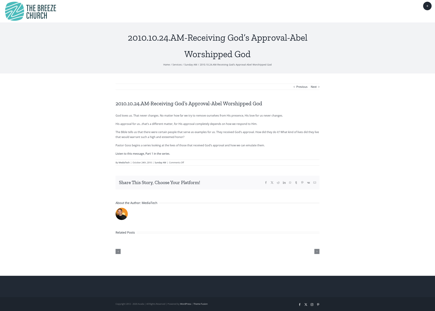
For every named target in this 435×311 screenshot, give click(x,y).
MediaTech (124, 162)
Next (314, 87)
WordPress (185, 303)
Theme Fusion (200, 303)
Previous (302, 87)
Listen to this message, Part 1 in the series (142, 154)
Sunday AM (160, 162)
